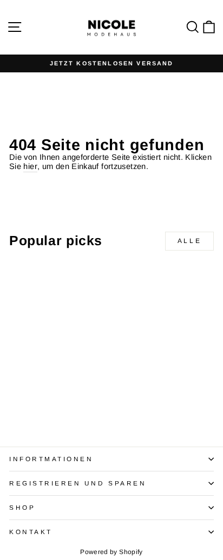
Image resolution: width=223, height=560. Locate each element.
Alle (189, 241)
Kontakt (31, 531)
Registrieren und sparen (77, 483)
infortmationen (51, 458)
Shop (22, 507)
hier (30, 166)
